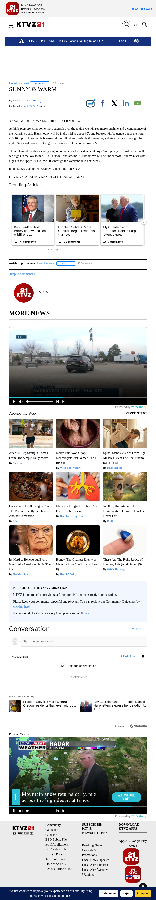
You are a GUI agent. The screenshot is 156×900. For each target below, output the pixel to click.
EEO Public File (56, 839)
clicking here (21, 606)
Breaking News (92, 845)
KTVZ (16, 100)
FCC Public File (56, 849)
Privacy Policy (55, 854)
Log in (130, 628)
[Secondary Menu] (14, 24)
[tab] (20, 656)
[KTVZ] (33, 24)
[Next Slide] (143, 221)
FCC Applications (57, 844)
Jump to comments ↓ (22, 274)
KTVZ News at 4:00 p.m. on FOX (81, 41)
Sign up (140, 628)
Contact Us (53, 834)
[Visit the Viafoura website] (138, 726)
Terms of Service (56, 859)
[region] (78, 677)
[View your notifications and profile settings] (143, 656)
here (86, 613)
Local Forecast (46, 263)
